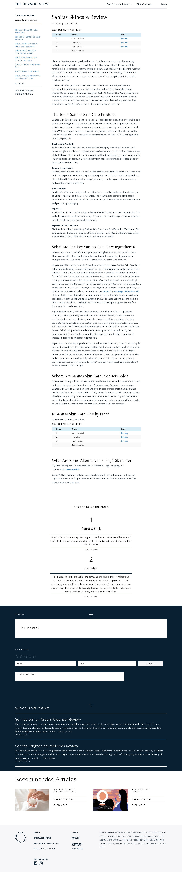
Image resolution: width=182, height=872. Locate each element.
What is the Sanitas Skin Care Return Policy (26, 59)
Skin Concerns (145, 4)
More (164, 4)
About (37, 833)
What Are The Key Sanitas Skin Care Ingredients (26, 45)
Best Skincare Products (119, 4)
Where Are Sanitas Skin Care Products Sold (25, 52)
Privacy (75, 838)
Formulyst (91, 568)
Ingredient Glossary (77, 844)
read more (60, 805)
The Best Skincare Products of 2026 (24, 92)
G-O (49, 849)
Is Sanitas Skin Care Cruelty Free (27, 66)
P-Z (53, 849)
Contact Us (77, 849)
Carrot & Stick (72, 470)
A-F (44, 849)
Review (124, 39)
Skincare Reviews (42, 838)
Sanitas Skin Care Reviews (27, 72)
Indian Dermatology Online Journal (121, 291)
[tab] (91, 615)
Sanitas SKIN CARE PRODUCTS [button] (32, 708)
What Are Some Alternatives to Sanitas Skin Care (28, 77)
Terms (75, 833)
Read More (91, 549)
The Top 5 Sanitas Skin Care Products (27, 38)
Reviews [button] (20, 614)
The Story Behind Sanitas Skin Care (26, 31)
